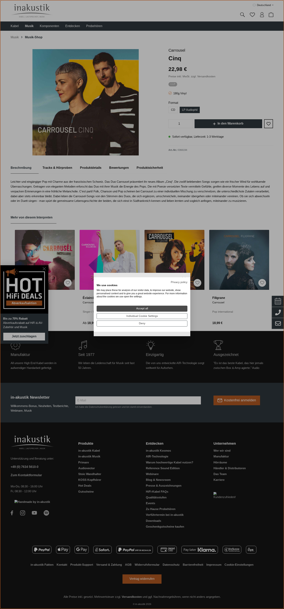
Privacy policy (179, 282)
